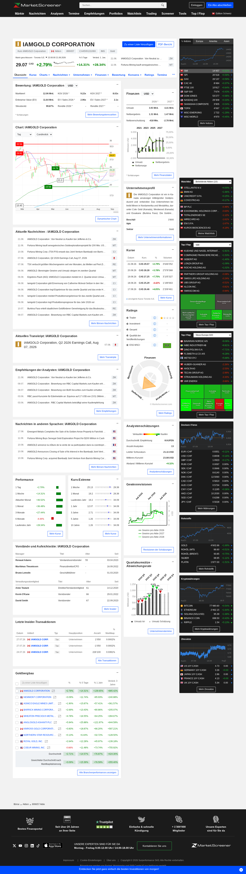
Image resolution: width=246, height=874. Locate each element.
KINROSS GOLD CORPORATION (40, 728)
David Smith (21, 600)
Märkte (19, 13)
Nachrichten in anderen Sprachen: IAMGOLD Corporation (56, 424)
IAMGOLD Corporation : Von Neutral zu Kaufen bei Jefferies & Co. (141, 58)
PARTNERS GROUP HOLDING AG (201, 274)
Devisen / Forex (189, 425)
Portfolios (116, 13)
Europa (199, 41)
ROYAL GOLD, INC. (33, 741)
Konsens (134, 74)
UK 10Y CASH (191, 683)
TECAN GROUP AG (193, 372)
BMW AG (188, 192)
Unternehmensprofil (140, 188)
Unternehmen (82, 74)
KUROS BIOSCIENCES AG (197, 228)
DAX (186, 79)
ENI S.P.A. (189, 223)
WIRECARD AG (191, 219)
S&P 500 (188, 91)
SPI (185, 75)
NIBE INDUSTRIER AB (195, 345)
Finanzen (101, 74)
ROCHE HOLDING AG (195, 267)
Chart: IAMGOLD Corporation (36, 127)
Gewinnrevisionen (139, 484)
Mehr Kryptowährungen (206, 629)
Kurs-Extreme (80, 479)
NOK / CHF (186, 472)
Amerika (213, 41)
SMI (186, 71)
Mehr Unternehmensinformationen (155, 237)
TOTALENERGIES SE (194, 215)
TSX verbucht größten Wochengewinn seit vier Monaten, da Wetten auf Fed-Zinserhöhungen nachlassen (66, 264)
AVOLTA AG (189, 368)
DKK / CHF (186, 477)
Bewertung (118, 74)
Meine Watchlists (206, 233)
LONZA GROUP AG (193, 263)
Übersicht (20, 74)
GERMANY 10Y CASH (195, 670)
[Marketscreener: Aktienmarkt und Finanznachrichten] (37, 5)
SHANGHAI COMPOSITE (196, 104)
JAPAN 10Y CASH (193, 674)
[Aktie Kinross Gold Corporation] (59, 729)
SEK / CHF (186, 468)
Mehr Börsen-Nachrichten (103, 323)
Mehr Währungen (206, 508)
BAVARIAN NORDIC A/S (196, 341)
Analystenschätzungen (142, 426)
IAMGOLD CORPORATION (37, 691)
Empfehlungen (94, 13)
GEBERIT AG (190, 259)
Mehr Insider (110, 609)
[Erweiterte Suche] (163, 5)
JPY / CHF (186, 502)
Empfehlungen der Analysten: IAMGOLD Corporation (52, 369)
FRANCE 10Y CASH (194, 678)
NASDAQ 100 (191, 100)
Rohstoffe (186, 518)
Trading (151, 13)
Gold (171, 229)
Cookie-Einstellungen (91, 860)
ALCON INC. (190, 287)
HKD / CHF (186, 493)
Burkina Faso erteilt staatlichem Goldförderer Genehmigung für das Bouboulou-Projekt (66, 308)
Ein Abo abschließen (219, 5)
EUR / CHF (186, 451)
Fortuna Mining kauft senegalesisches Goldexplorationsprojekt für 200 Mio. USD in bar (141, 65)
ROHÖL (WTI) (188, 549)
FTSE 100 (189, 87)
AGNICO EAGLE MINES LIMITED (40, 703)
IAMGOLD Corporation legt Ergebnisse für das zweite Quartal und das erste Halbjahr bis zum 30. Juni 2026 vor (66, 289)
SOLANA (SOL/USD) (194, 614)
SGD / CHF (186, 497)
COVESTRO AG (192, 200)
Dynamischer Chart (106, 219)
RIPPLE (188, 622)
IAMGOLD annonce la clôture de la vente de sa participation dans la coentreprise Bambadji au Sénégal (66, 445)
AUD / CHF (186, 485)
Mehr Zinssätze (206, 689)
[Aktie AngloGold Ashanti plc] (55, 722)
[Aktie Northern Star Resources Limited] (59, 735)
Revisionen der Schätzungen (157, 549)
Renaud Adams (23, 560)
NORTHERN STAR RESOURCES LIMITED (40, 735)
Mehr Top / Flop (206, 324)
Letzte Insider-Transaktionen (35, 621)
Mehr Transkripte (108, 357)
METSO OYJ (190, 358)
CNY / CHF (186, 489)
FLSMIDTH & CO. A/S (194, 354)
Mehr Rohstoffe (206, 569)
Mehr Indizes (206, 123)
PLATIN (185, 562)
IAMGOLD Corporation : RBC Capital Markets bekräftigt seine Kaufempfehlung (65, 402)
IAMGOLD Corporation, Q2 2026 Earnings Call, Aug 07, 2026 (57, 258)
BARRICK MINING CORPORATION (40, 710)
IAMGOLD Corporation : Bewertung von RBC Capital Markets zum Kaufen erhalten (66, 315)
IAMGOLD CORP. (39, 639)
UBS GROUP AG (192, 282)
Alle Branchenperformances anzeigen (97, 772)
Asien (226, 41)
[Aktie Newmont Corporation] (54, 697)
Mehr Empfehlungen (106, 411)
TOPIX (187, 108)
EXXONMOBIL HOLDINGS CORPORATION (202, 211)
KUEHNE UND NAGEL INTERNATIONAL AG (202, 251)
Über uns (111, 860)
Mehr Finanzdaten (163, 175)
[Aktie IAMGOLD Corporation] (53, 691)
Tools (182, 13)
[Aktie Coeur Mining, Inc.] (48, 748)
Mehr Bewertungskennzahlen (102, 114)
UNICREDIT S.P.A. (193, 196)
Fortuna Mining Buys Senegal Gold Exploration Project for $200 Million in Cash (65, 438)
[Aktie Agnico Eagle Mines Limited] (59, 703)
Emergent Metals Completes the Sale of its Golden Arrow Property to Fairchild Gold (66, 431)
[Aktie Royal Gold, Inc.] (46, 741)
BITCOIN (188, 606)
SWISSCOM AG (191, 291)
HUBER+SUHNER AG (195, 364)
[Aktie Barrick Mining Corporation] (59, 710)
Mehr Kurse (55, 533)
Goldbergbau (24, 673)
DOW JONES (190, 96)
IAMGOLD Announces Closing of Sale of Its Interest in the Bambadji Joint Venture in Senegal (66, 451)
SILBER (185, 558)
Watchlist (186, 181)
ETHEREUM (190, 610)
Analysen (57, 13)
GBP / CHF (186, 460)
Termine (73, 13)
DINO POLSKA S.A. (193, 349)
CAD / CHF (186, 481)
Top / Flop (198, 13)
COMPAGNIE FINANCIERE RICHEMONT (202, 255)
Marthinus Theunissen (26, 566)
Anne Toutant (22, 588)
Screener (168, 13)
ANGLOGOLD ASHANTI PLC (38, 722)
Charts (43, 74)
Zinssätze (186, 639)
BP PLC (188, 207)
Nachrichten (37, 13)
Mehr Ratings (165, 413)
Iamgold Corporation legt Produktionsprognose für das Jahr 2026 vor (61, 302)
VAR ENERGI (190, 381)
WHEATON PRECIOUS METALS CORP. (40, 716)
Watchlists (134, 13)
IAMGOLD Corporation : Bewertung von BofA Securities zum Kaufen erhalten (64, 390)
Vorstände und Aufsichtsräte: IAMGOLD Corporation (52, 546)
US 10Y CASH (191, 666)
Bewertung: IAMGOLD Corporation (39, 85)
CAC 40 (188, 83)
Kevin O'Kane (22, 594)
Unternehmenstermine (161, 631)
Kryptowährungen (190, 579)
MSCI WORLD (191, 117)
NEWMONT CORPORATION (37, 697)
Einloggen (196, 5)
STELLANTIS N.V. (193, 188)
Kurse (33, 74)
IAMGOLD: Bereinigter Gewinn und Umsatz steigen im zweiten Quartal (61, 270)
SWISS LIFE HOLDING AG (197, 278)
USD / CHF (186, 456)
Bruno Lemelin (22, 573)
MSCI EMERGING (193, 112)
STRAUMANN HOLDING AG (198, 377)
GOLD (184, 545)
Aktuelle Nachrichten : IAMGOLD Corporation (47, 231)
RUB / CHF (186, 464)
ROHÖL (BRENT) (189, 554)
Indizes (187, 41)
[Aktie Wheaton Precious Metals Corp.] (59, 716)
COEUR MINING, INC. (34, 747)
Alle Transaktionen (107, 660)
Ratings (149, 74)
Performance (24, 479)
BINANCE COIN (192, 618)
